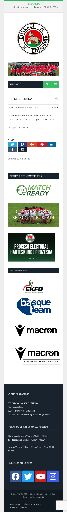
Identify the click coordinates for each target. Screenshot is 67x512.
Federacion (15, 107)
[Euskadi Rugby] (33, 38)
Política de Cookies (32, 504)
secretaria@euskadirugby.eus (35, 414)
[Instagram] (53, 476)
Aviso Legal (15, 504)
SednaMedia (38, 497)
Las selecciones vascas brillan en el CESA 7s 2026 (33, 7)
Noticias (55, 107)
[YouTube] (40, 476)
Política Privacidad (18, 507)
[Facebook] (16, 476)
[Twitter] (28, 476)
